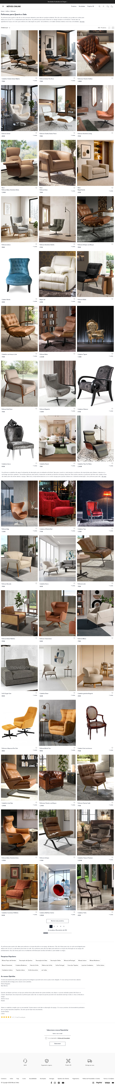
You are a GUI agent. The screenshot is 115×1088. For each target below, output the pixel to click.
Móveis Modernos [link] (95, 960)
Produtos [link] (74, 6)
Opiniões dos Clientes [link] (63, 1078)
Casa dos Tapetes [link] (73, 965)
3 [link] (57, 926)
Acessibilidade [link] (33, 1078)
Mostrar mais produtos (57, 921)
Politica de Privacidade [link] (64, 1038)
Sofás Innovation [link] (33, 970)
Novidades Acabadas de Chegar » (57, 1)
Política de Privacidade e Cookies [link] (91, 1078)
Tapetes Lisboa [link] (20, 970)
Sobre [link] (11, 1078)
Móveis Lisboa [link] (82, 960)
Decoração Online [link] (56, 960)
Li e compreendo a (59, 1038)
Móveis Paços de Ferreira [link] (9, 960)
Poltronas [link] (13, 11)
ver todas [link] (44, 970)
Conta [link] (24, 1078)
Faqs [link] (18, 1078)
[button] (3, 6)
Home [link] (2, 11)
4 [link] (60, 926)
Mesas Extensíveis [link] (7, 965)
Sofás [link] (7, 11)
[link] (14, 6)
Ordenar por (4, 27)
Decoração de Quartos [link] (25, 960)
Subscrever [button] (57, 1043)
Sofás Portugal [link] (60, 965)
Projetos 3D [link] (90, 6)
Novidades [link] (82, 6)
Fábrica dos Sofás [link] (47, 965)
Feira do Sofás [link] (34, 965)
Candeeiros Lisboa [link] (7, 970)
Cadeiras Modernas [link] (21, 965)
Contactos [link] (3, 1078)
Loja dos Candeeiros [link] (87, 965)
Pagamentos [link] (76, 1078)
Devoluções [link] (43, 1078)
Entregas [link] (52, 1078)
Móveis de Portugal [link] (69, 960)
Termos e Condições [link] (108, 1078)
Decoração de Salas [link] (41, 960)
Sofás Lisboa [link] (100, 965)
